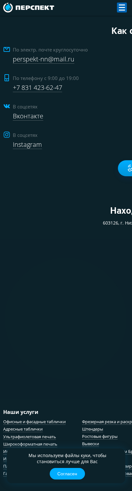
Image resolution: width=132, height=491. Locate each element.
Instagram (27, 144)
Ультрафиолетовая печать (29, 437)
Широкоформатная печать (30, 444)
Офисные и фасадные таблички (34, 421)
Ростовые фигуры (100, 436)
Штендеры (92, 429)
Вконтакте (28, 116)
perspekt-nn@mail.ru (43, 59)
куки (85, 455)
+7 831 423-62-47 (37, 87)
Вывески (90, 444)
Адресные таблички (23, 429)
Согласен (67, 473)
